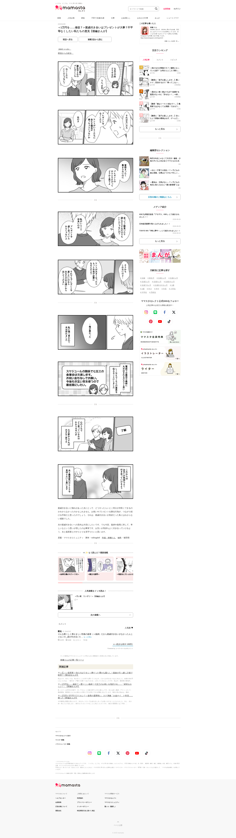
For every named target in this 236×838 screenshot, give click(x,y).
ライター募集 (59, 740)
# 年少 (149, 289)
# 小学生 (172, 289)
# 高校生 (152, 292)
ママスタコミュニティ (112, 802)
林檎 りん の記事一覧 (172, 41)
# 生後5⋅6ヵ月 (169, 282)
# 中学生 (143, 292)
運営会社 (58, 810)
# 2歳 (142, 289)
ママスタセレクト (110, 798)
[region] (95, 569)
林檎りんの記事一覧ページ (72, 660)
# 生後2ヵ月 (173, 278)
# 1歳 (172, 285)
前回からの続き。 (66, 53)
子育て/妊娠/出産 (97, 18)
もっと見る (160, 129)
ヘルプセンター (60, 798)
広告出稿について (61, 806)
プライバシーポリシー (84, 802)
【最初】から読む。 (64, 49)
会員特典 (58, 802)
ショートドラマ (173, 18)
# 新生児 (151, 278)
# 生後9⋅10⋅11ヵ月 (161, 285)
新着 (59, 18)
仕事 (113, 18)
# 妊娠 (142, 278)
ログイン (177, 9)
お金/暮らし (125, 18)
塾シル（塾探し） (110, 806)
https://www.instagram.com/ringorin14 (152, 38)
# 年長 (164, 289)
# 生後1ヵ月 (161, 278)
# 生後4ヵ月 (156, 282)
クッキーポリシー (83, 806)
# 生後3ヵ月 (145, 282)
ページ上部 (118, 825)
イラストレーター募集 (62, 744)
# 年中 (156, 289)
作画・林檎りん (109, 538)
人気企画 (71, 18)
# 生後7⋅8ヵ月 (145, 285)
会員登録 (166, 9)
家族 (83, 18)
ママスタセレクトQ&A (63, 736)
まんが (157, 18)
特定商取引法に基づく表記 (86, 810)
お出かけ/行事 (142, 18)
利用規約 (80, 798)
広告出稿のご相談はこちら (160, 197)
